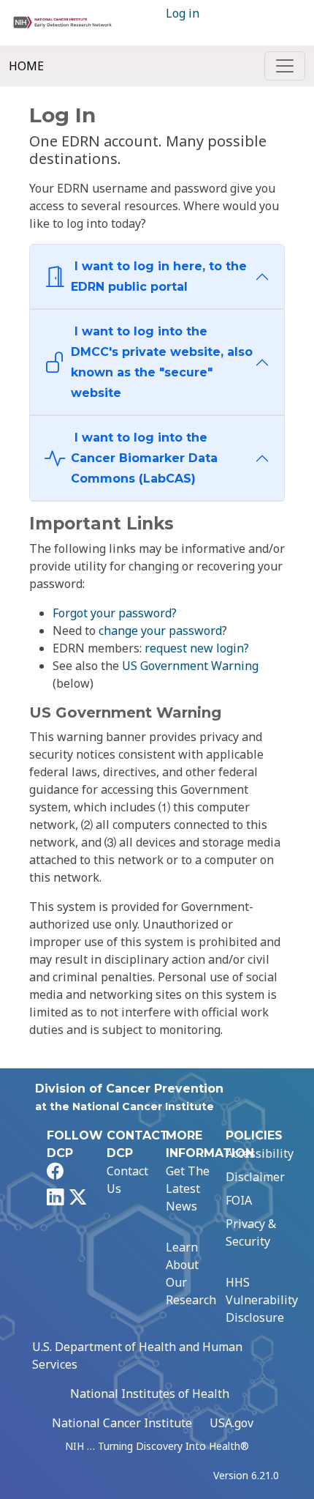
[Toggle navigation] (284, 66)
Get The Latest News (188, 1188)
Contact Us (127, 1180)
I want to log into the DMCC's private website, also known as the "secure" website (162, 362)
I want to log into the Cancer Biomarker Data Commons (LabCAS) (144, 458)
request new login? (197, 648)
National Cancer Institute (122, 1423)
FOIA (239, 1200)
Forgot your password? (115, 613)
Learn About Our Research (191, 1273)
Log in (182, 13)
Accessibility (260, 1153)
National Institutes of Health (149, 1393)
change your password (160, 630)
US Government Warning (190, 666)
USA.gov (231, 1423)
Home (26, 66)
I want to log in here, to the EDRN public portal (159, 276)
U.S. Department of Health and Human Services (137, 1355)
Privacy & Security (251, 1232)
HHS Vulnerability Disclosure (262, 1299)
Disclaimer (255, 1177)
